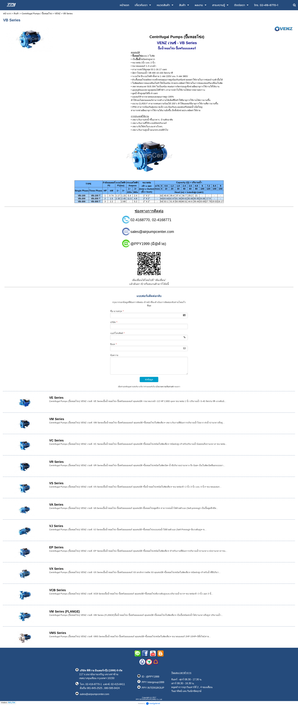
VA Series (56, 504)
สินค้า (16, 13)
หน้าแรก (7, 13)
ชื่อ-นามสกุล (117, 311)
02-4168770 (140, 220)
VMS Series (57, 633)
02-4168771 (161, 220)
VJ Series (56, 526)
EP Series (56, 547)
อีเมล (113, 344)
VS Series (56, 483)
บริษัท (113, 322)
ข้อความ (114, 355)
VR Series (56, 461)
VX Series (56, 568)
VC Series (56, 440)
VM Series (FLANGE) (64, 611)
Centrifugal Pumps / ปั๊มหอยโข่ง (37, 13)
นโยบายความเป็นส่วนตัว (165, 387)
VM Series (56, 419)
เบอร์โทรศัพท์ (117, 333)
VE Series (56, 397)
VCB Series (57, 590)
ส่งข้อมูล (149, 379)
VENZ (58, 13)
